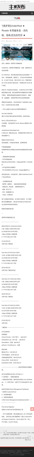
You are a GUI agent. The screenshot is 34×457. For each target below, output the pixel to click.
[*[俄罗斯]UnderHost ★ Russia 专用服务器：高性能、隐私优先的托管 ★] (17, 45)
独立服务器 (10, 41)
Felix (4, 41)
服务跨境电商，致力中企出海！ (7, 1)
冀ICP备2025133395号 (25, 453)
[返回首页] (32, 409)
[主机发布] (17, 6)
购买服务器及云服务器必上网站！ (23, 1)
